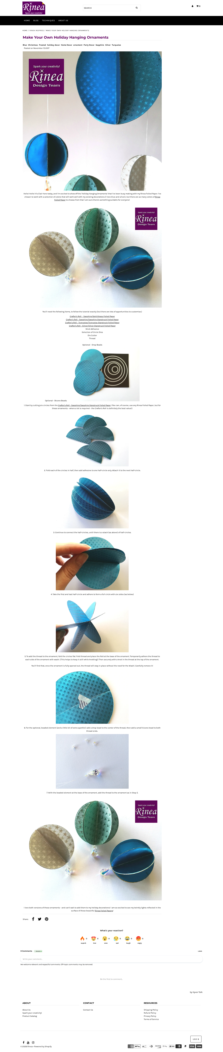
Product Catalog (29, 1016)
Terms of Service (151, 1019)
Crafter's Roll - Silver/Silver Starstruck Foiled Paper (92, 326)
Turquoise (116, 45)
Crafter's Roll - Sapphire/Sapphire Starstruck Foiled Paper (92, 319)
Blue (25, 45)
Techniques (48, 20)
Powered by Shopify (43, 1046)
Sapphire (100, 45)
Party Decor (89, 45)
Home (27, 20)
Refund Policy (150, 1013)
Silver (108, 45)
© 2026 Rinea (26, 1046)
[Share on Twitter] (39, 919)
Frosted (42, 45)
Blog (36, 20)
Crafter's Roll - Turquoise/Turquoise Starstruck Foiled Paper (92, 322)
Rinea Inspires (37, 30)
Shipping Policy (151, 1010)
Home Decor (66, 45)
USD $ (196, 1039)
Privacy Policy (150, 1016)
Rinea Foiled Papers (104, 911)
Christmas (33, 45)
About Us (63, 20)
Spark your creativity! (32, 1013)
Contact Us (88, 1010)
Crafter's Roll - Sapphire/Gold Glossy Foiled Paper (92, 316)
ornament (77, 45)
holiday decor (53, 45)
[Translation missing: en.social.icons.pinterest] (46, 919)
